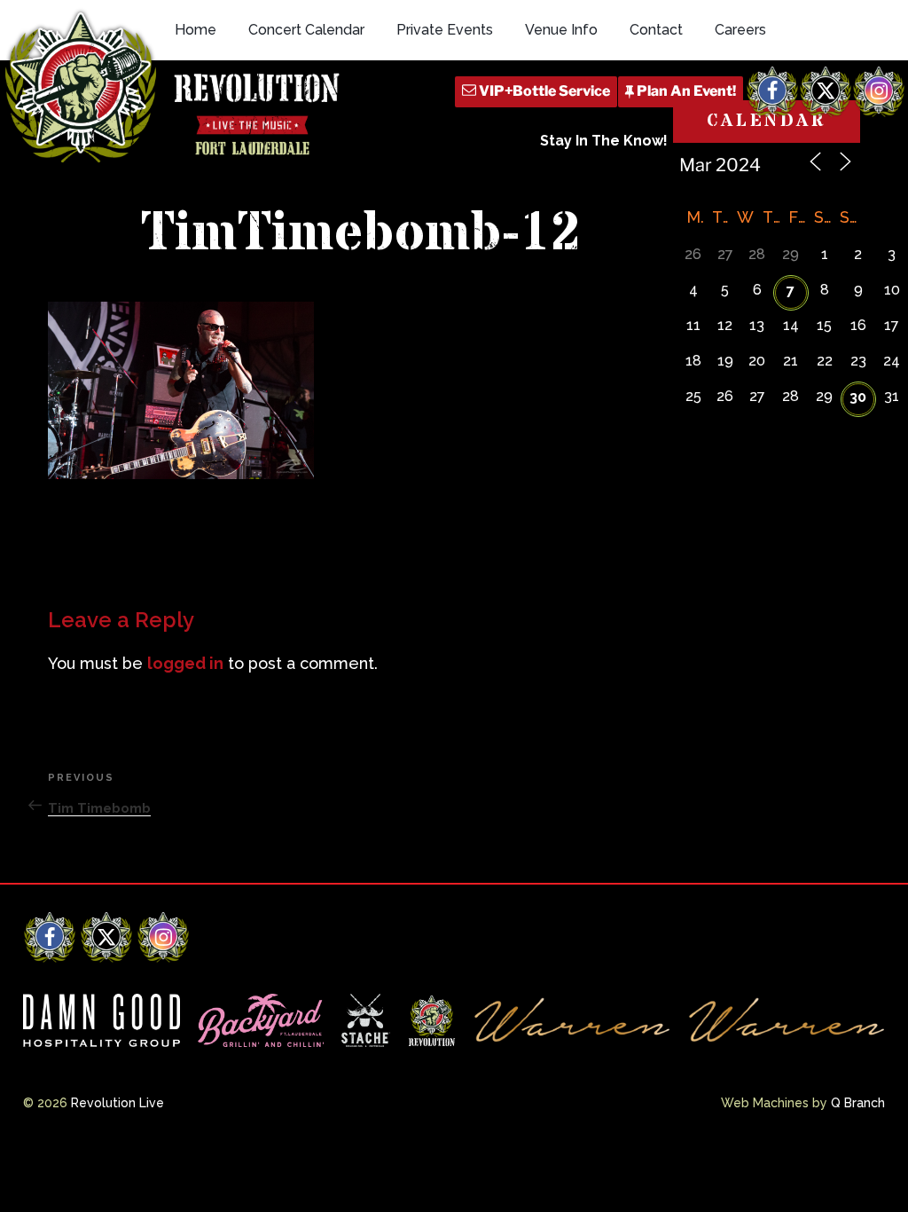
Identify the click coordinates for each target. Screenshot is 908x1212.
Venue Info (561, 29)
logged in (185, 663)
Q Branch (858, 1103)
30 (857, 397)
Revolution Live (117, 1103)
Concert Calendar (306, 29)
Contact (656, 29)
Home (195, 29)
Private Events (444, 29)
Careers (740, 29)
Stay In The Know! (604, 140)
